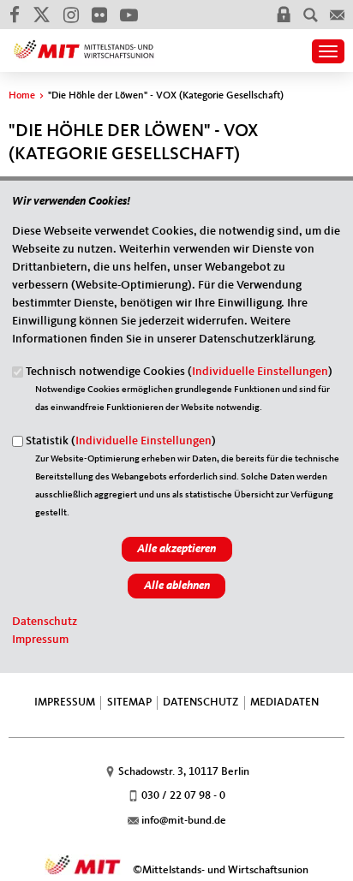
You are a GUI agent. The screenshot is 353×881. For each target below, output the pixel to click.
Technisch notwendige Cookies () (179, 372)
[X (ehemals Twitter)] (41, 14)
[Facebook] (14, 14)
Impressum (40, 640)
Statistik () (121, 441)
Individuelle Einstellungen (260, 372)
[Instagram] (71, 14)
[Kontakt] (337, 14)
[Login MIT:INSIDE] (284, 14)
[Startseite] (84, 44)
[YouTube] (128, 14)
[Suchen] (310, 14)
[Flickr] (99, 14)
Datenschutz (44, 622)
